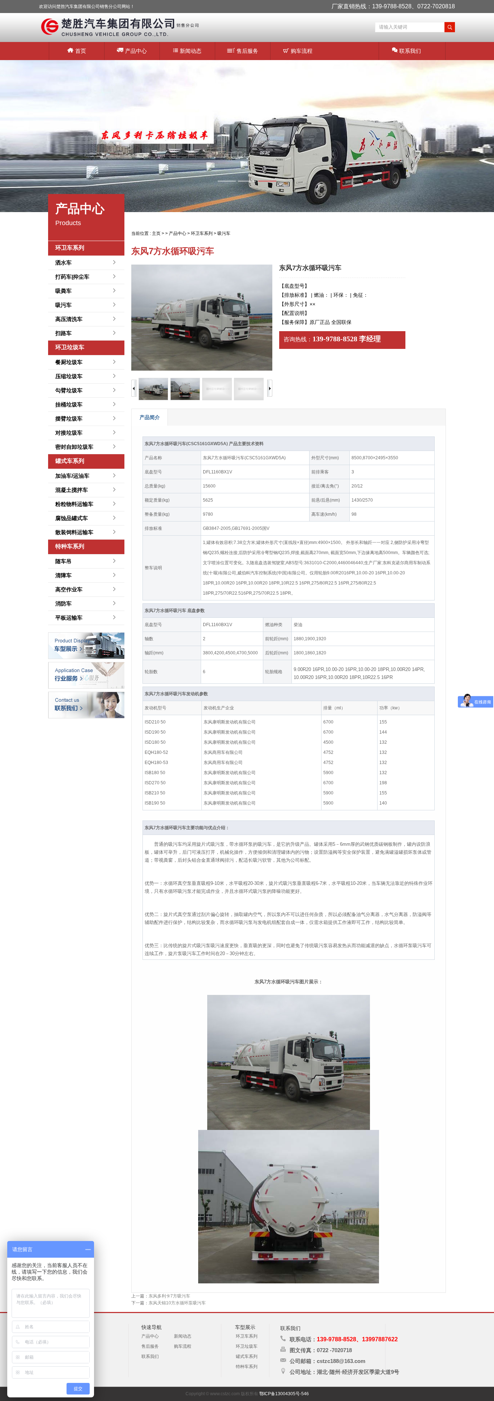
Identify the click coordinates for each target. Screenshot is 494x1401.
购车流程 (301, 51)
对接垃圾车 (68, 433)
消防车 (63, 603)
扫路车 (63, 333)
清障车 (63, 575)
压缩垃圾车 (68, 376)
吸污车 (63, 305)
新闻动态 (190, 51)
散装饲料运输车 (74, 532)
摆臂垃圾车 (68, 418)
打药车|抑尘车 (72, 277)
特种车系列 (69, 546)
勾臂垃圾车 (68, 390)
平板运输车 (68, 618)
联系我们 (410, 51)
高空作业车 (68, 589)
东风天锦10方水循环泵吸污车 (177, 1302)
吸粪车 (63, 291)
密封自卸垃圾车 (74, 447)
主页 (156, 233)
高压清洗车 (68, 319)
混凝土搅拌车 (71, 490)
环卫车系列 (69, 248)
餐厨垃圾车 (68, 362)
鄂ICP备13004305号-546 (284, 1393)
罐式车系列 (69, 461)
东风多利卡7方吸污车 (169, 1296)
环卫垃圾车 (69, 347)
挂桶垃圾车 (68, 404)
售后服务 (247, 51)
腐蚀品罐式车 (71, 518)
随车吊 (63, 561)
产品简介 (150, 417)
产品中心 (136, 51)
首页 (80, 51)
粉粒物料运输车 (74, 504)
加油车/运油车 (72, 476)
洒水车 (63, 262)
